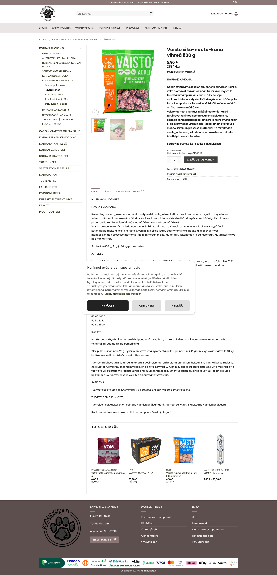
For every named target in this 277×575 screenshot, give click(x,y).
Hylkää (177, 305)
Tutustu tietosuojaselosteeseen (122, 293)
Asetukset (146, 305)
